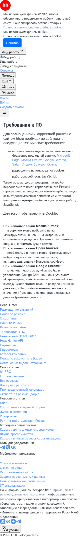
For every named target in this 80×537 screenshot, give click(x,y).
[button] (4, 98)
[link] (8, 87)
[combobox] (10, 529)
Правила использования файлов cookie (32, 36)
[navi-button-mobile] (4, 112)
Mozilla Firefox (31, 160)
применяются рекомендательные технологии (36, 491)
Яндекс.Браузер (34, 164)
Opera (51, 164)
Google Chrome (55, 160)
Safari (16, 164)
